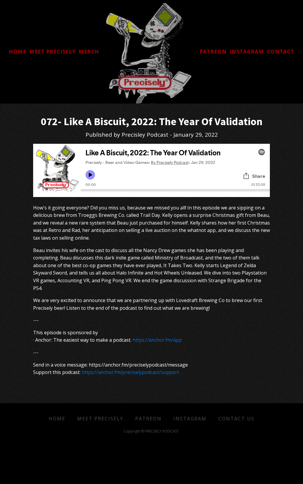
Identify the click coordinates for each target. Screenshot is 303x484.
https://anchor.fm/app (157, 340)
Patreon (148, 418)
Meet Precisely (100, 418)
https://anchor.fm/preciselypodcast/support (130, 372)
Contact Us (236, 418)
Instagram (190, 418)
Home (57, 418)
